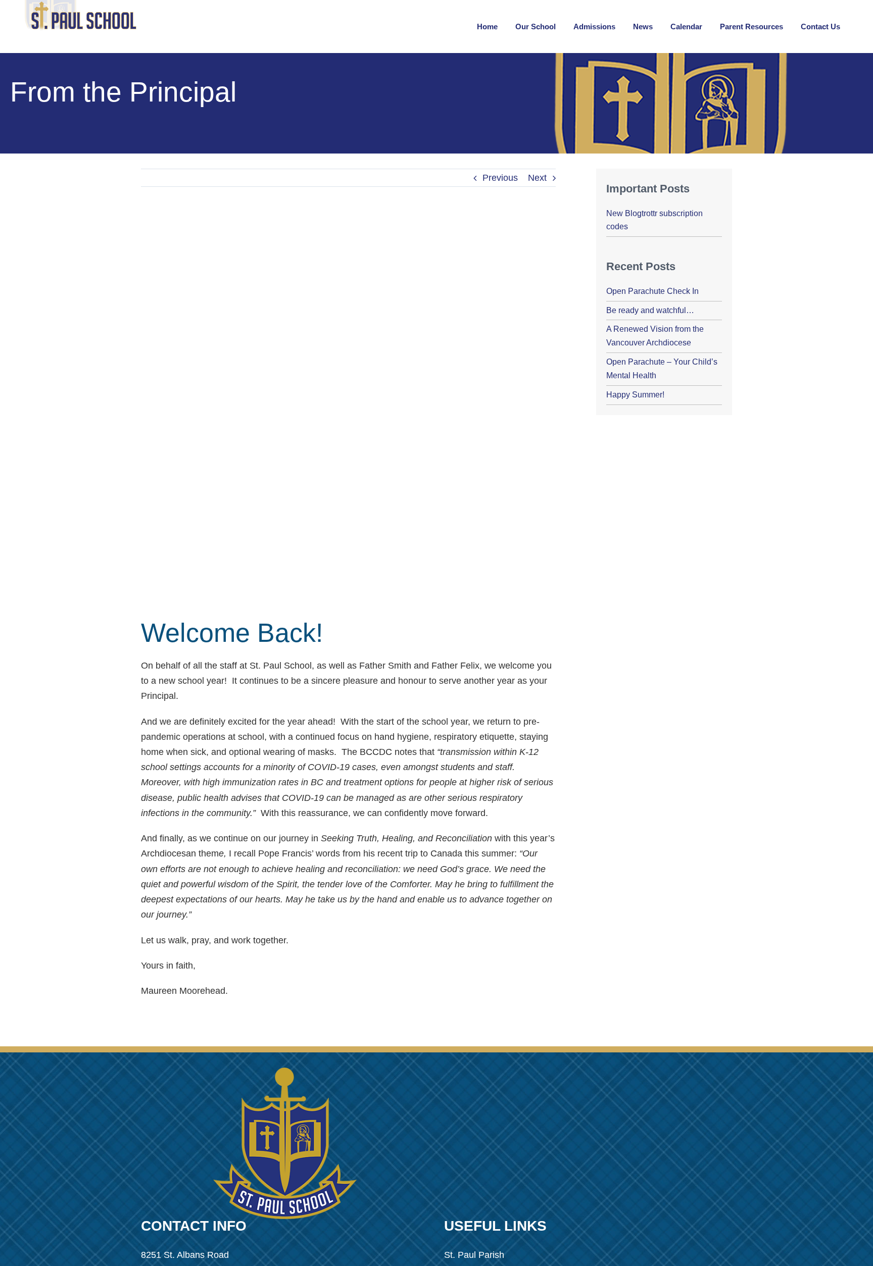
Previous (500, 178)
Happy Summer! (635, 394)
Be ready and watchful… (650, 310)
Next (537, 178)
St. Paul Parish (474, 1255)
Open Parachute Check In (652, 291)
